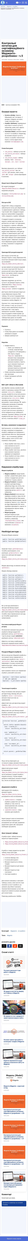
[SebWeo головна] (3, 3)
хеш (18, 502)
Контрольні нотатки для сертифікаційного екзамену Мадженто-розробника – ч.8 (14, 1162)
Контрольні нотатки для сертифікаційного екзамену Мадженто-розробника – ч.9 (14, 1136)
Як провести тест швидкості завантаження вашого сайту (14, 1017)
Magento (9, 935)
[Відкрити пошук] (26, 2)
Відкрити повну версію (14, 1238)
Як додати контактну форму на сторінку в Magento (14, 992)
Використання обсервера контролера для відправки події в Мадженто (13, 1185)
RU (19, 2)
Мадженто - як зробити (12, 6)
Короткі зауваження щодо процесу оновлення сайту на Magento (14, 1062)
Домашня (3, 6)
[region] (14, 89)
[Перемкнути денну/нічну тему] (22, 2)
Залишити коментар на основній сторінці (13, 1203)
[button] (4, 946)
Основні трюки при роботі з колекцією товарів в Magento (14, 1040)
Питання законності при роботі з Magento (12, 971)
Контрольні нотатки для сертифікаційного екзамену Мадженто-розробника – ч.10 (14, 1111)
